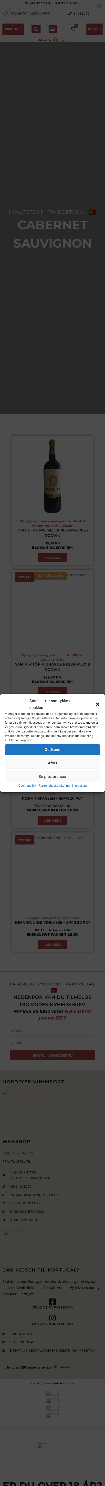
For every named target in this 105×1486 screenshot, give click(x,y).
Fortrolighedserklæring (54, 785)
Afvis (52, 763)
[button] (97, 704)
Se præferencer (53, 776)
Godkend (52, 749)
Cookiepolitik (27, 785)
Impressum (79, 785)
